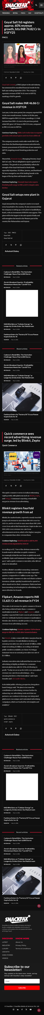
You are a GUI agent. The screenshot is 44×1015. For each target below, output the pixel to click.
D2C (9, 232)
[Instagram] (13, 1009)
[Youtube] (30, 1009)
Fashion (6, 339)
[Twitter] (26, 1009)
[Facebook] (6, 78)
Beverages (7, 277)
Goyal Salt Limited (8, 85)
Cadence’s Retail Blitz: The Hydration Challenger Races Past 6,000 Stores (18, 273)
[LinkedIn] (17, 1009)
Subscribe (22, 988)
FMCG (5, 37)
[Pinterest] (16, 78)
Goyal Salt (7, 235)
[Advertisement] (22, 303)
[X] (11, 78)
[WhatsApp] (21, 78)
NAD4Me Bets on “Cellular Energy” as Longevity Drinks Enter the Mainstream (19, 325)
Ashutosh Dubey (12, 251)
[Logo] (18, 5)
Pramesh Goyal (16, 159)
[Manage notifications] (39, 1010)
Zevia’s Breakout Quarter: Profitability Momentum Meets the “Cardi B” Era (18, 283)
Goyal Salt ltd (8, 238)
